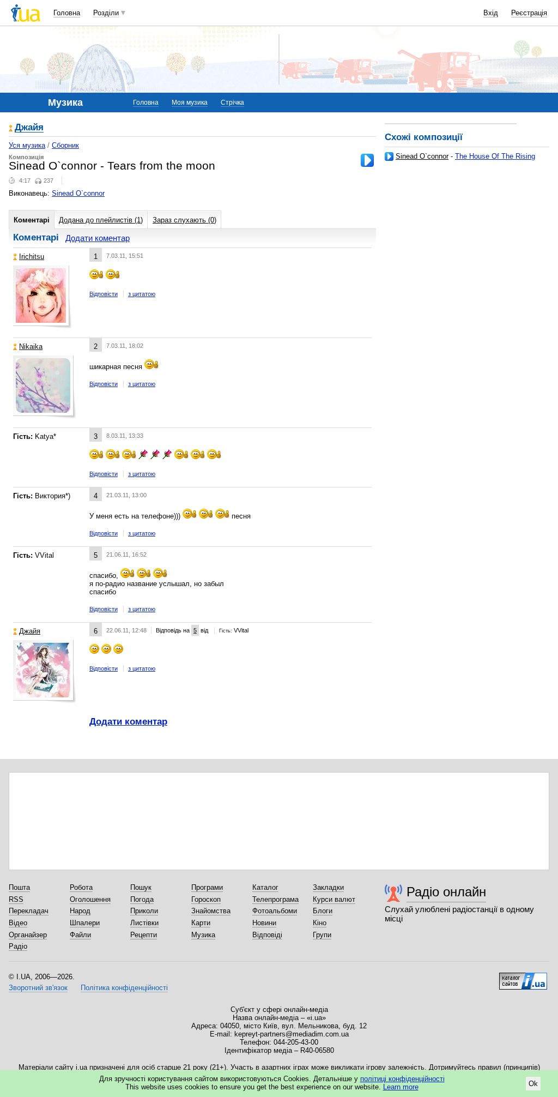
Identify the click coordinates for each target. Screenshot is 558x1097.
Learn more (400, 1087)
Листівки (144, 923)
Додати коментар (97, 238)
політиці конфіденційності (402, 1079)
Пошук (140, 887)
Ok (533, 1084)
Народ (80, 911)
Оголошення (90, 899)
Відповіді (267, 935)
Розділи (106, 13)
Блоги (322, 911)
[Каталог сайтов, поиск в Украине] (523, 977)
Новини (264, 923)
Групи (322, 935)
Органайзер (28, 935)
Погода (142, 899)
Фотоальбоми (274, 911)
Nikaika (31, 346)
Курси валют (334, 899)
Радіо (18, 946)
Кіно (319, 923)
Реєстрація (529, 13)
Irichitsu (31, 256)
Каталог (265, 887)
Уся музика (27, 145)
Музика (203, 935)
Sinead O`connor (422, 156)
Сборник (65, 145)
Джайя (29, 127)
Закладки (328, 887)
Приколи (144, 911)
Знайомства (211, 911)
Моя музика (190, 102)
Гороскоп (206, 899)
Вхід (490, 13)
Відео (18, 923)
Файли (80, 935)
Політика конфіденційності (124, 988)
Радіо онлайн (446, 891)
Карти (200, 923)
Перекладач (28, 911)
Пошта (19, 887)
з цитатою (141, 294)
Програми (207, 887)
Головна (66, 13)
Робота (81, 887)
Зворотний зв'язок (38, 988)
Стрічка (232, 102)
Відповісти (103, 294)
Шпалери (85, 923)
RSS (16, 899)
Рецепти (143, 935)
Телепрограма (275, 899)
